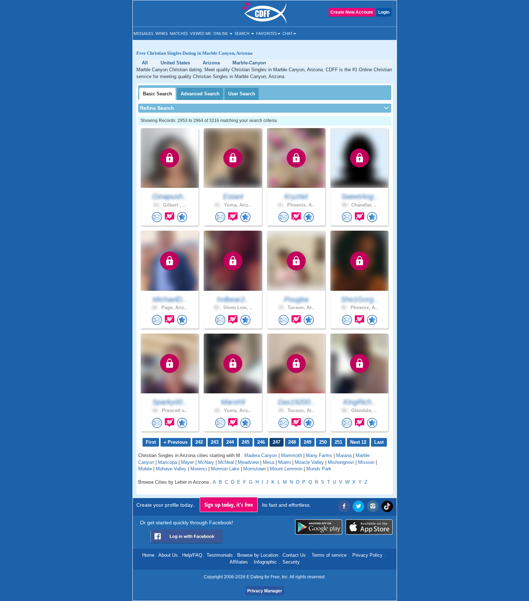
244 (230, 442)
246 (261, 442)
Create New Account (351, 12)
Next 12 (358, 442)
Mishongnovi (341, 462)
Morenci (198, 468)
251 (338, 442)
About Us (168, 555)
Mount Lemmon (286, 468)
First (151, 442)
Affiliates (239, 562)
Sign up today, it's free (228, 504)
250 (323, 442)
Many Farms (319, 455)
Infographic (265, 562)
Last (379, 442)
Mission (366, 462)
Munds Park (318, 468)
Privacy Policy (367, 555)
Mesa (268, 462)
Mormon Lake (225, 468)
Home (148, 555)
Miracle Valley (309, 462)
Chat (287, 33)
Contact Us (294, 555)
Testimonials (220, 555)
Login (383, 12)
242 (199, 442)
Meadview (248, 462)
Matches (179, 33)
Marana (344, 455)
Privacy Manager (264, 590)
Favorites (266, 33)
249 (307, 442)
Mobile (145, 468)
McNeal (226, 462)
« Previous (175, 442)
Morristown (254, 468)
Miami (284, 462)
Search (242, 33)
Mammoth (291, 455)
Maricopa (167, 462)
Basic (157, 93)
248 (292, 442)
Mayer (187, 462)
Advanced (200, 93)
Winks (161, 33)
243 (214, 442)
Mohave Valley (171, 468)
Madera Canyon (260, 455)
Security (291, 562)
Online (221, 33)
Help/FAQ (192, 555)
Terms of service (329, 555)
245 (245, 442)
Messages (143, 33)
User (241, 93)
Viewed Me (200, 33)
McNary (206, 462)
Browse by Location (257, 555)
